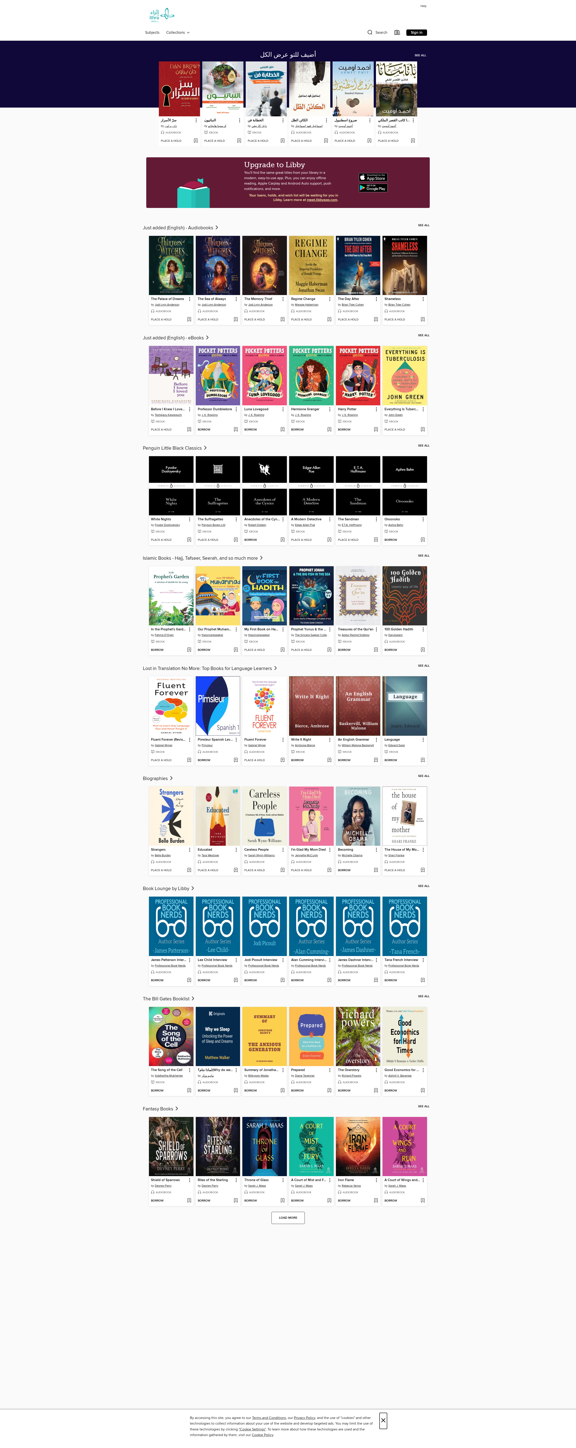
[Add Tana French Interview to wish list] (422, 980)
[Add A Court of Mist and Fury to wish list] (329, 1201)
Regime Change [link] (303, 299)
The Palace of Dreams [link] (167, 299)
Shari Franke (396, 855)
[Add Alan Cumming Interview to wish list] (329, 980)
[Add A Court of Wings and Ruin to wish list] (422, 1201)
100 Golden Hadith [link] (399, 629)
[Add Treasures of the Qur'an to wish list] (376, 650)
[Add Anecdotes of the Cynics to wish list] (282, 540)
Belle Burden (163, 855)
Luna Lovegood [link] (256, 409)
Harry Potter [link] (347, 409)
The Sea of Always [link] (212, 299)
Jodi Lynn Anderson (167, 305)
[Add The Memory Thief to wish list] (282, 320)
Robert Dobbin (257, 525)
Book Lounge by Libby (166, 889)
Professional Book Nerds (170, 966)
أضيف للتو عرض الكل (288, 55)
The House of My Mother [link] (403, 850)
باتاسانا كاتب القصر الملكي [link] (394, 120)
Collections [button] (176, 32)
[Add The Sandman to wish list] (376, 540)
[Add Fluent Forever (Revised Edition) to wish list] (189, 760)
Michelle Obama (352, 855)
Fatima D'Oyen (164, 635)
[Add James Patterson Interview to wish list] (189, 980)
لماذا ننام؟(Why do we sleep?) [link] (216, 1070)
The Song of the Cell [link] (166, 1070)
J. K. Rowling (210, 415)
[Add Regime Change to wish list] (329, 320)
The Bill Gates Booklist (167, 999)
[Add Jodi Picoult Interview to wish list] (282, 980)
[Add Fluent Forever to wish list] (282, 760)
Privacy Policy (304, 1418)
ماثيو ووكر (208, 1076)
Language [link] (392, 740)
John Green (395, 415)
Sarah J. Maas (257, 1186)
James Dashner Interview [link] (356, 960)
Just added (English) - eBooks (174, 338)
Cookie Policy (262, 1435)
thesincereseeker (212, 635)
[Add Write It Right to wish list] (329, 760)
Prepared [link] (298, 1070)
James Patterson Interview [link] (169, 960)
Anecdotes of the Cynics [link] (262, 519)
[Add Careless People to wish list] (282, 870)
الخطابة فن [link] (255, 120)
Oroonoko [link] (392, 519)
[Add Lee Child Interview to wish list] (235, 980)
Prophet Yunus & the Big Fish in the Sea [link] (309, 629)
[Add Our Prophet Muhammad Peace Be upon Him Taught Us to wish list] (235, 650)
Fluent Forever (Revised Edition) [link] (169, 740)
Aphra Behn (395, 525)
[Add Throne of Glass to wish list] (282, 1201)
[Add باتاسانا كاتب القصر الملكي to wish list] (413, 141)
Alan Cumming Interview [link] (309, 960)
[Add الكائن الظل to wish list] (326, 141)
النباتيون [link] (210, 120)
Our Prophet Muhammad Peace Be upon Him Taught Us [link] (216, 629)
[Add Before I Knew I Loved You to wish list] (189, 430)
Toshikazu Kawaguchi (168, 415)
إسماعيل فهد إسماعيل (309, 126)
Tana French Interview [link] (401, 960)
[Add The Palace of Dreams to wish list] (189, 320)
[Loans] (397, 33)
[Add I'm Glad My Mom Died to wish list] (329, 870)
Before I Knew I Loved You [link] (169, 409)
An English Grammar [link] (353, 740)
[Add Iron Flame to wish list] (376, 1201)
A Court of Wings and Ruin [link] (403, 1180)
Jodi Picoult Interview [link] (260, 960)
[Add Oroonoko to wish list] (422, 540)
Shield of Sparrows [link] (165, 1180)
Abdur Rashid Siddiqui (355, 635)
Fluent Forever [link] (255, 740)
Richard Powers (351, 1076)
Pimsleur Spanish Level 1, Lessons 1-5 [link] (216, 740)
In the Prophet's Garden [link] (169, 629)
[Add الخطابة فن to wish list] (282, 141)
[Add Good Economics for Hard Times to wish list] (422, 1091)
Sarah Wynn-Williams (261, 855)
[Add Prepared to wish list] (329, 1091)
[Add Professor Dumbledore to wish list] (235, 430)
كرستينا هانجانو (217, 126)
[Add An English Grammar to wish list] (376, 760)
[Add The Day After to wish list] (376, 320)
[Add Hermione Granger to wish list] (329, 430)
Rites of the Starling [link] (213, 1180)
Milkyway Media (258, 1076)
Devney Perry (163, 1186)
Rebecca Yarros (351, 1186)
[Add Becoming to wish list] (376, 870)
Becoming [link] (345, 850)
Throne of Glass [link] (256, 1180)
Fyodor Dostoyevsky (167, 525)
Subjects (152, 32)
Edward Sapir (396, 745)
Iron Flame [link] (346, 1180)
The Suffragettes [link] (210, 519)
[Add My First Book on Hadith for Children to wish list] (282, 650)
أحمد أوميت (345, 126)
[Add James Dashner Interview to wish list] (376, 980)
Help (423, 6)
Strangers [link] (158, 850)
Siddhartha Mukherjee (169, 1076)
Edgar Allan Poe (305, 525)
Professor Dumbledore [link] (215, 409)
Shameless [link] (393, 299)
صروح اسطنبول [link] (346, 120)
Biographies (156, 779)
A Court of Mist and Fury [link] (309, 1180)
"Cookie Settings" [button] (252, 1429)
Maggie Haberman (306, 305)
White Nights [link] (161, 519)
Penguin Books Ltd (213, 525)
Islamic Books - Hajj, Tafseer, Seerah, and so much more (201, 558)
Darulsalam (395, 635)
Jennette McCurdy (306, 855)
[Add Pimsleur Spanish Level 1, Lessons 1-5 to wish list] (235, 760)
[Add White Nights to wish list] (189, 540)
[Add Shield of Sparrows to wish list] (189, 1201)
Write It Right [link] (301, 740)
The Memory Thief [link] (258, 299)
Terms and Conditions (269, 1418)
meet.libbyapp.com (322, 200)
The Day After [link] (348, 299)
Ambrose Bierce (305, 745)
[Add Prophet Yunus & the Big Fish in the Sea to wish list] (329, 650)
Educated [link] (205, 850)
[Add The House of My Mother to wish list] (422, 870)
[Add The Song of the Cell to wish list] (189, 1091)
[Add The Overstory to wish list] (376, 1091)
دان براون (171, 126)
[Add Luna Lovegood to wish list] (282, 430)
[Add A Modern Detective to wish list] (329, 540)
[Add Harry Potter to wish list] (376, 430)
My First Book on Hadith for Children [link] (262, 629)
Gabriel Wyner (163, 745)
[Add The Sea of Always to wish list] (235, 320)
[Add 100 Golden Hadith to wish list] (422, 650)
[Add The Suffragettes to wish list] (235, 540)
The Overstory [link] (349, 1070)
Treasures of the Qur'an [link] (356, 629)
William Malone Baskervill (358, 745)
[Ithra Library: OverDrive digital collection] (161, 16)
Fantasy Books (158, 1109)
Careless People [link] (256, 850)
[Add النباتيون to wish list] (239, 141)
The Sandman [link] (348, 519)
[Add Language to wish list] (422, 760)
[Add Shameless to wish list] (422, 320)
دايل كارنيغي (259, 126)
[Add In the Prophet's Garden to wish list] (189, 650)
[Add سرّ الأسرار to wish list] (195, 141)
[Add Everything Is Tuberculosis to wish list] (422, 430)
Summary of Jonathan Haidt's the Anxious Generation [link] (262, 1070)
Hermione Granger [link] (305, 409)
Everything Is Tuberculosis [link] (403, 409)
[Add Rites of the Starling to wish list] (235, 1201)
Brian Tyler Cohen (353, 305)
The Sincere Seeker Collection (312, 635)
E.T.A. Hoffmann (352, 525)
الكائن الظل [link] (299, 120)
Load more (288, 1218)
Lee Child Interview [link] (212, 960)
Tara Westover (210, 855)
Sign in (417, 32)
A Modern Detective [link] (306, 519)
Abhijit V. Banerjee (400, 1076)
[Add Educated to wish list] (235, 870)
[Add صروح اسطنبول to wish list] (369, 141)
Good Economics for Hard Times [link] (403, 1070)
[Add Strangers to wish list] (189, 870)
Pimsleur (207, 745)
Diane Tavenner (305, 1076)
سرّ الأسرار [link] (169, 120)
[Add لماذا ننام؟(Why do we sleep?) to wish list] (235, 1091)
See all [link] (420, 55)
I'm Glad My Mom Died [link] (308, 850)
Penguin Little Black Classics (173, 448)
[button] (377, 33)
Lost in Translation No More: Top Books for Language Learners (208, 669)
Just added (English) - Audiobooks (178, 228)
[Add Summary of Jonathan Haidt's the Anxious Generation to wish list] (282, 1091)
